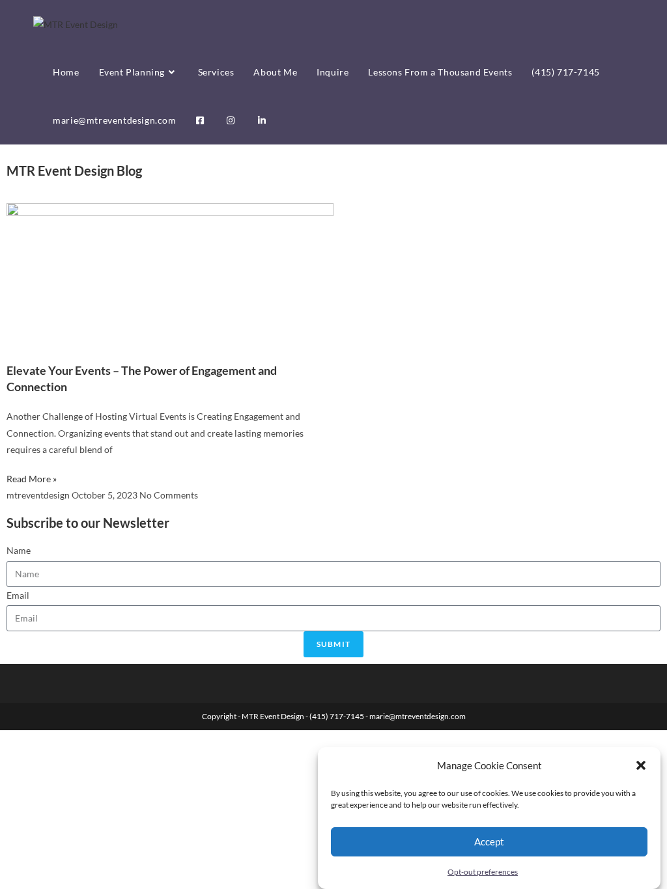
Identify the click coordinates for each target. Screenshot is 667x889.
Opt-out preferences (482, 872)
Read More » (32, 478)
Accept (489, 841)
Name (19, 550)
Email (18, 595)
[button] (640, 765)
